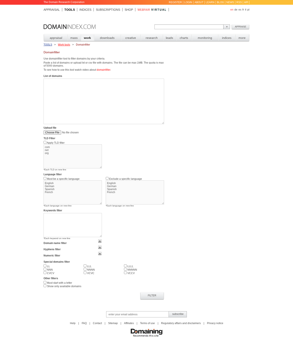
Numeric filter (52, 255)
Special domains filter (57, 261)
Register (175, 2)
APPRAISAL (56, 38)
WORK (87, 38)
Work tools (64, 44)
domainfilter (103, 69)
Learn (210, 2)
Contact (97, 323)
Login (188, 2)
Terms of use (147, 323)
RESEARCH (152, 38)
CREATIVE (130, 38)
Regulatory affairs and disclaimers (181, 323)
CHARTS (184, 38)
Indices (85, 9)
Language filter (53, 174)
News (230, 2)
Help (73, 323)
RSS (239, 2)
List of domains (53, 76)
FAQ (84, 323)
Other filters (51, 278)
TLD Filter (49, 138)
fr (243, 9)
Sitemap (113, 323)
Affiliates (129, 323)
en (231, 9)
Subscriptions (108, 9)
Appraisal (52, 9)
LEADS (169, 38)
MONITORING (205, 38)
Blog (220, 2)
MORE (242, 38)
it (245, 9)
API (246, 2)
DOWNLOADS (107, 38)
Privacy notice (215, 323)
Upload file (50, 127)
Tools (69, 9)
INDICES (226, 38)
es (240, 9)
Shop (129, 9)
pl (248, 9)
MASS (74, 38)
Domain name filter (55, 243)
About (199, 2)
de (235, 9)
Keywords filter (53, 210)
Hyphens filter (52, 249)
